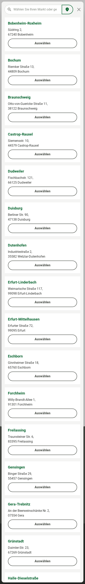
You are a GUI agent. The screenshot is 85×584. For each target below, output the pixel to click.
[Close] (78, 9)
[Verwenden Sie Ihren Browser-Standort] (67, 9)
